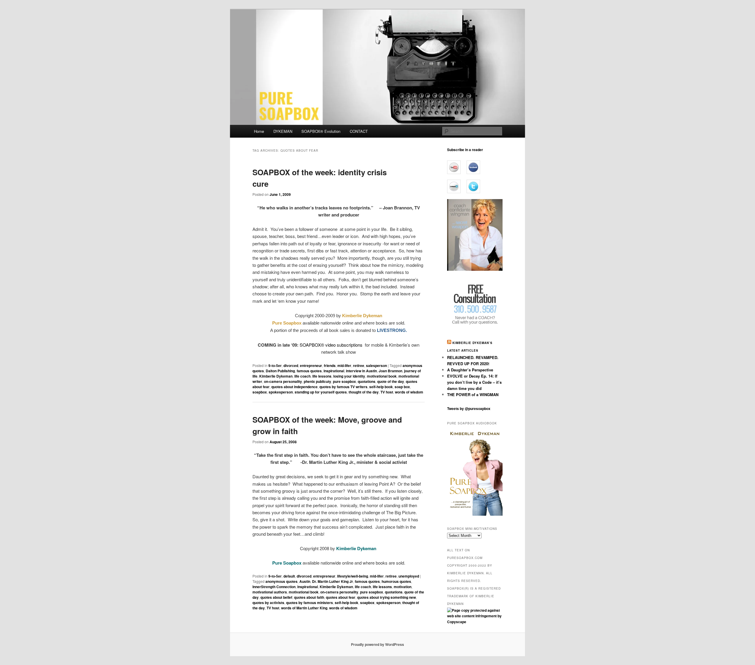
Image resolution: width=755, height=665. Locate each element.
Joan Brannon (390, 370)
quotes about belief (276, 597)
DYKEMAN (282, 131)
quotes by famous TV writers (343, 386)
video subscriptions (344, 345)
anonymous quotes (281, 581)
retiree (358, 365)
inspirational (334, 370)
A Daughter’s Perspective (470, 370)
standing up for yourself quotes (321, 392)
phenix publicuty (317, 381)
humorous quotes (396, 581)
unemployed (408, 576)
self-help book (381, 386)
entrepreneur (311, 365)
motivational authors (269, 592)
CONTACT (359, 131)
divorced (290, 365)
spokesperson (281, 392)
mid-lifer (344, 365)
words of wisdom (409, 392)
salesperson (376, 365)
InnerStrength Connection (274, 586)
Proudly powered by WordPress (377, 644)
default (289, 576)
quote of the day (390, 381)
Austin (304, 581)
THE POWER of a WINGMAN (472, 394)
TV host (386, 392)
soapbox (259, 392)
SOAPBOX (310, 345)
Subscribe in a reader (465, 149)
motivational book (382, 376)
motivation (402, 586)
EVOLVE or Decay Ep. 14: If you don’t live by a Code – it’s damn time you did (474, 382)
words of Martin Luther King (304, 608)
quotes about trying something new (386, 597)
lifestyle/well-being (352, 576)
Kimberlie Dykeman (276, 376)
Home (259, 131)
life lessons (321, 376)
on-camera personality (283, 381)
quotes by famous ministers (309, 602)
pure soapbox (344, 381)
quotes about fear (340, 597)
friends (330, 365)
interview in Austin (361, 370)
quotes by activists (268, 602)
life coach (302, 376)
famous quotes (309, 370)
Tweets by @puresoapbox (468, 408)
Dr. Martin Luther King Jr (332, 581)
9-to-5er (275, 365)
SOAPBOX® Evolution (320, 131)
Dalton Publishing (280, 370)
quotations (366, 381)
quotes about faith (309, 597)
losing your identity (349, 376)
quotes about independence (294, 386)
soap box (402, 386)
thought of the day (364, 392)
